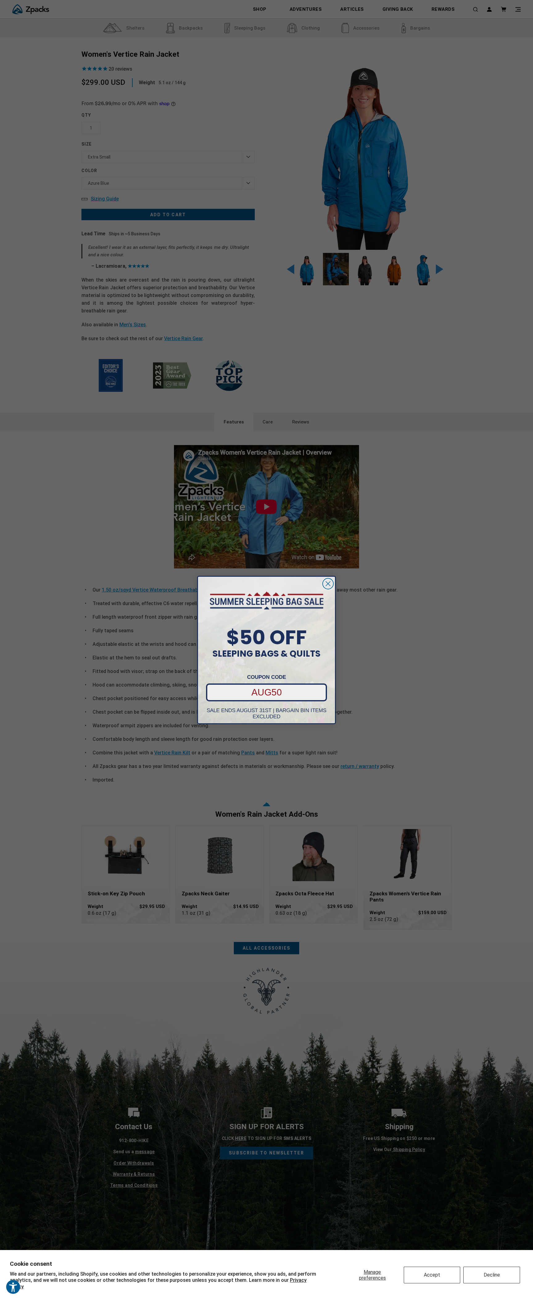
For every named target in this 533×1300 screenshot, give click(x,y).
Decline (492, 1275)
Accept (432, 1275)
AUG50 (266, 692)
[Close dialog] (328, 583)
